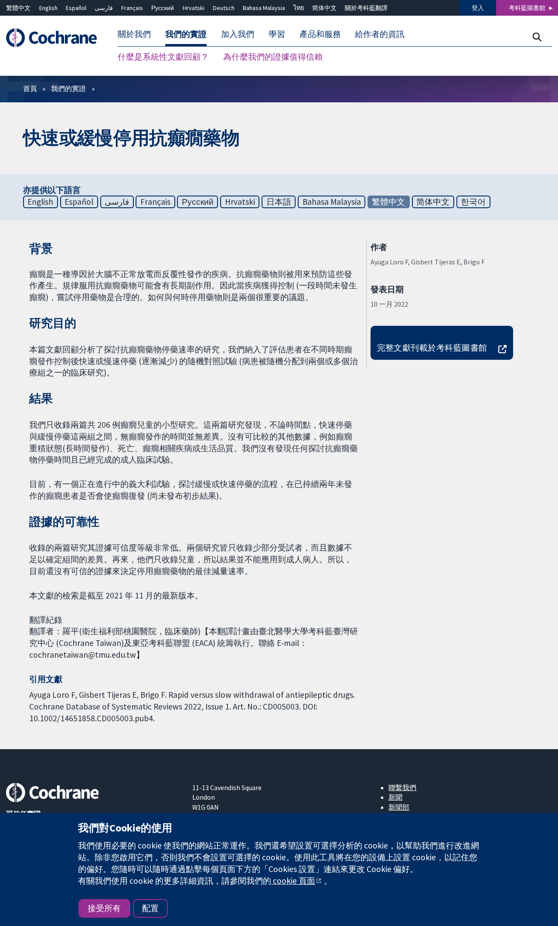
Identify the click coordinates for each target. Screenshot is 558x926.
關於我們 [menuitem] (134, 34)
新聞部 (398, 807)
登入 (478, 8)
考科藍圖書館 (527, 8)
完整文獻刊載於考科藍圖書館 (432, 347)
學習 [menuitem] (277, 34)
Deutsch (224, 8)
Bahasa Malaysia (264, 8)
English (48, 8)
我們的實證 (68, 88)
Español (76, 8)
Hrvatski (193, 8)
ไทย (298, 8)
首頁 (30, 88)
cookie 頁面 (293, 880)
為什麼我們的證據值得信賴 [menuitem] (273, 56)
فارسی (104, 8)
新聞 (395, 797)
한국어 (473, 201)
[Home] (55, 37)
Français (132, 8)
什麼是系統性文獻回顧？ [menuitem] (163, 56)
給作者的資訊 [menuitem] (380, 34)
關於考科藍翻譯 (366, 8)
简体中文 (324, 8)
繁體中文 (18, 8)
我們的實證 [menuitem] (186, 34)
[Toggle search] (537, 37)
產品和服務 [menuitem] (320, 34)
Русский (162, 8)
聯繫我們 (402, 787)
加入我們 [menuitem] (237, 34)
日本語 (278, 201)
